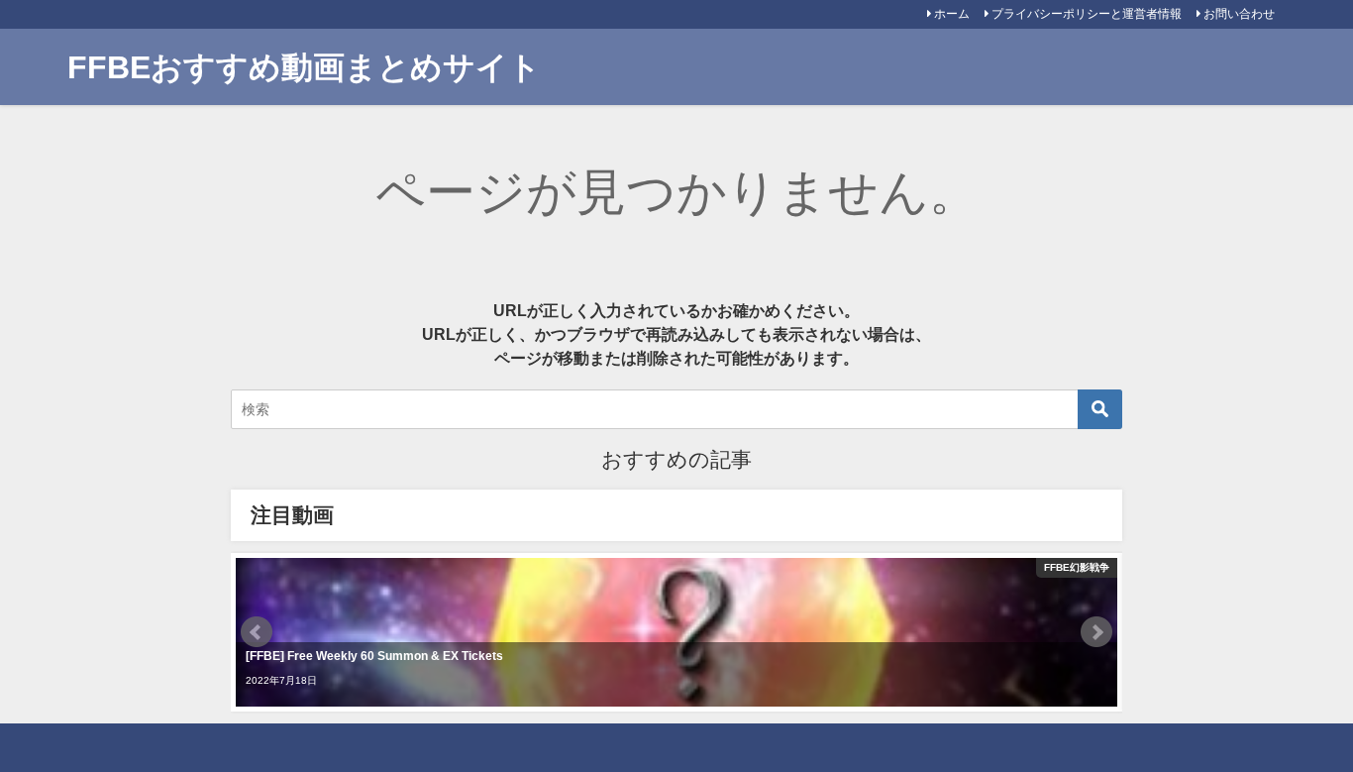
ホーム (952, 14)
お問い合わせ (1239, 14)
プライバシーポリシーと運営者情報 (1086, 14)
